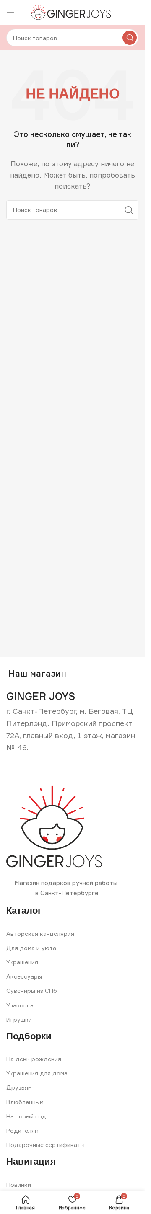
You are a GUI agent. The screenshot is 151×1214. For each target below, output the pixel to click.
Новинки (18, 1184)
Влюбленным (25, 1102)
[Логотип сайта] (72, 12)
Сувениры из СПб (31, 990)
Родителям (22, 1130)
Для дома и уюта (31, 947)
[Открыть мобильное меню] (10, 12)
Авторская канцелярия (40, 933)
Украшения (22, 962)
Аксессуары (24, 976)
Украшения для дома (37, 1073)
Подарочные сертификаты (45, 1144)
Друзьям (19, 1087)
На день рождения (33, 1058)
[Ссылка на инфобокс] (40, 696)
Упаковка (20, 1005)
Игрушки (19, 1019)
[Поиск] (129, 38)
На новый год (26, 1116)
